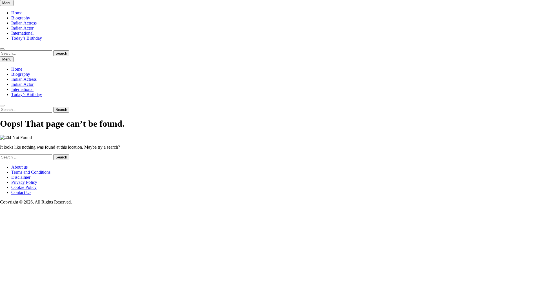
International (22, 33)
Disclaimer (20, 177)
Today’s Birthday (26, 38)
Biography (20, 17)
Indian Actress (24, 23)
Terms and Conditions (30, 172)
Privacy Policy (24, 182)
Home (16, 12)
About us (19, 167)
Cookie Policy (24, 187)
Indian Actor (22, 28)
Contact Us (21, 192)
